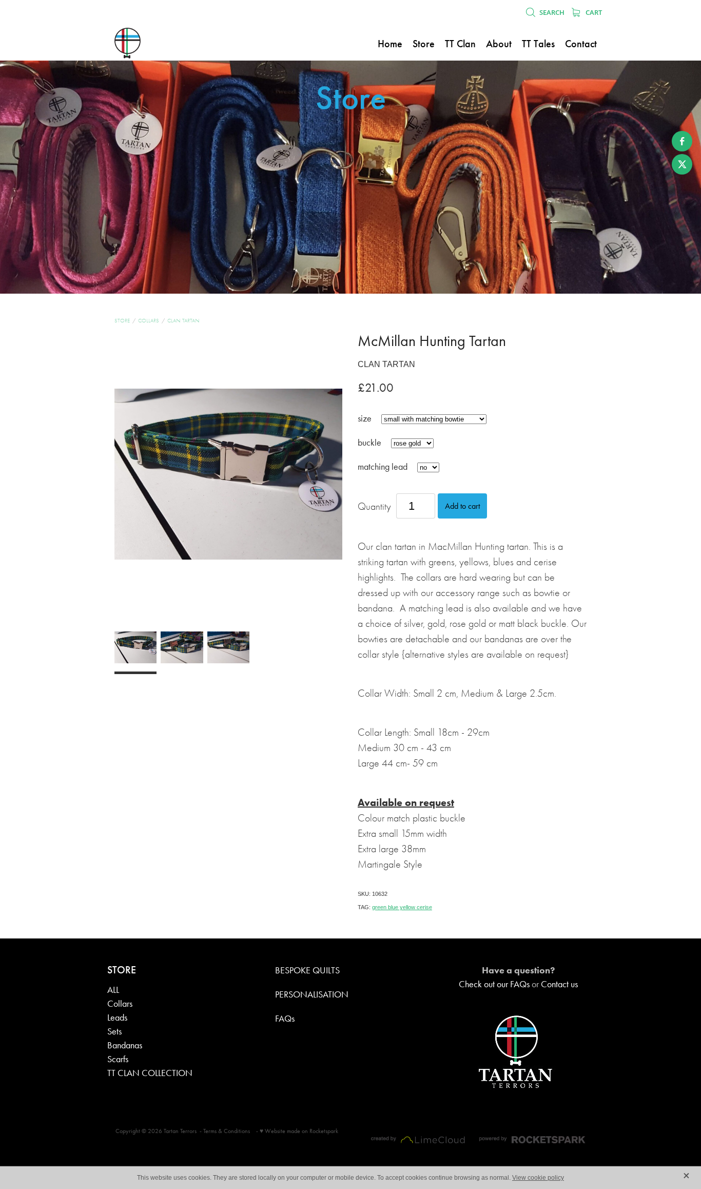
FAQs (285, 1018)
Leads (117, 1017)
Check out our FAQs (494, 984)
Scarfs (117, 1059)
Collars (148, 320)
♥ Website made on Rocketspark (299, 1131)
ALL (113, 989)
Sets (114, 1031)
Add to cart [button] (462, 506)
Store (122, 320)
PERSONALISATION (311, 994)
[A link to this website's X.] (682, 164)
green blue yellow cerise (402, 907)
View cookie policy (538, 1177)
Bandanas (124, 1045)
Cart (593, 12)
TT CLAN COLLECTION (149, 1073)
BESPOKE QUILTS (307, 970)
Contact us (559, 984)
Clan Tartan (183, 320)
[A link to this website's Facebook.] (682, 141)
